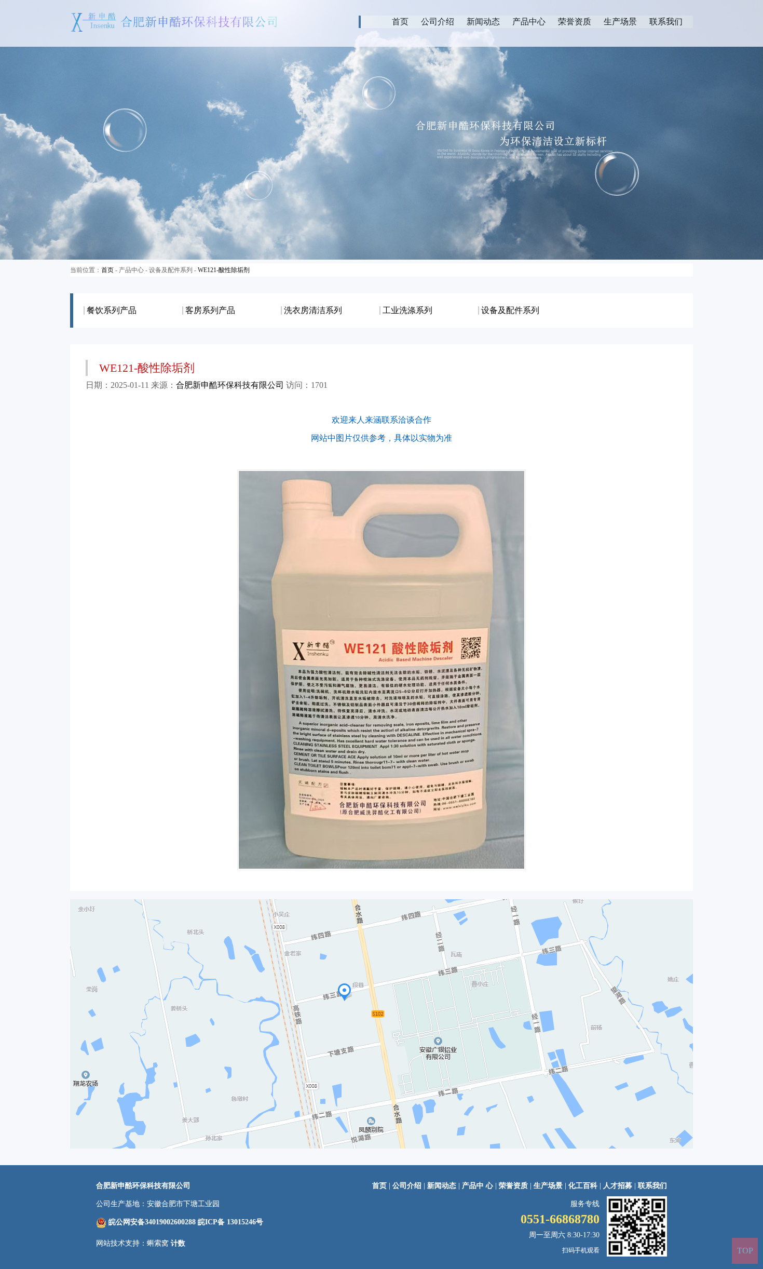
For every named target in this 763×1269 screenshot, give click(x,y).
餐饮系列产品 (112, 310)
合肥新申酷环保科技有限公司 (230, 385)
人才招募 (617, 1186)
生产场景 (620, 21)
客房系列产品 (210, 310)
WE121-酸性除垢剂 (224, 270)
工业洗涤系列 (407, 310)
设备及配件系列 (510, 310)
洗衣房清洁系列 (313, 310)
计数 (178, 1243)
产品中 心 (478, 1186)
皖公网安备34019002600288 (152, 1222)
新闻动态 (483, 21)
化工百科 (582, 1186)
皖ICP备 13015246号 (230, 1222)
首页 (400, 21)
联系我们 (666, 21)
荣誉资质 (574, 21)
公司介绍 (437, 21)
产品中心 (529, 21)
